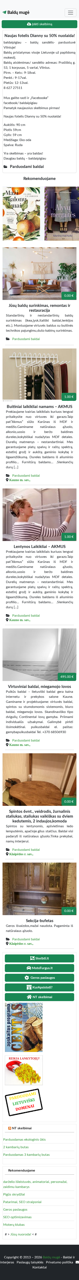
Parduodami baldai (26, 339)
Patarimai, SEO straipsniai (22, 1202)
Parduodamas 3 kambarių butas (26, 1154)
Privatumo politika (60, 1262)
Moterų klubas (14, 1224)
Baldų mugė (17, 13)
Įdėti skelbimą (41, 24)
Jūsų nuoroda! (20, 1234)
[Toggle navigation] (70, 12)
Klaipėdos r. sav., (21, 854)
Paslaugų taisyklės (30, 1262)
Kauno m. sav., (19, 480)
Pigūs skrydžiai (14, 1194)
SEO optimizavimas (17, 1217)
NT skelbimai (22, 1128)
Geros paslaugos (15, 1209)
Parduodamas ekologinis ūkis (24, 1139)
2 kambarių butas (16, 1147)
